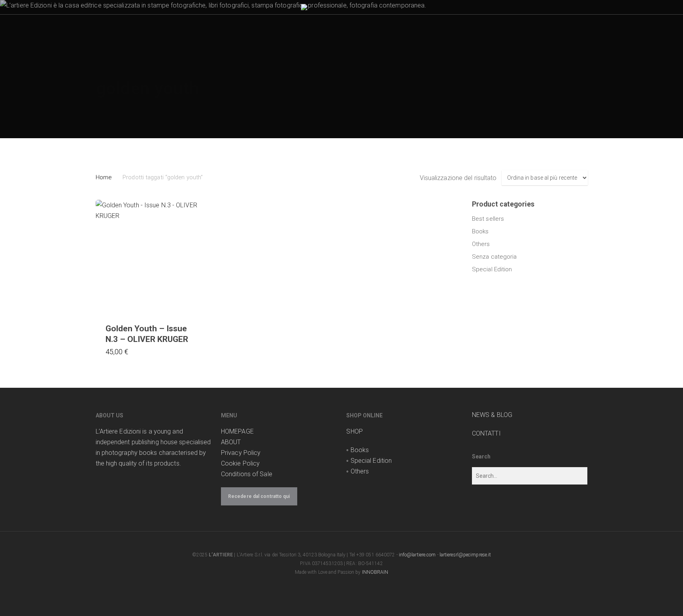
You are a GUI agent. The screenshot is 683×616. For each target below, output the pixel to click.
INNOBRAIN (375, 572)
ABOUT (231, 442)
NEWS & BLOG (492, 415)
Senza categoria (494, 256)
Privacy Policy (240, 452)
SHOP (354, 431)
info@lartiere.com (417, 555)
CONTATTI (486, 433)
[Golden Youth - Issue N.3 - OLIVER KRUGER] (152, 257)
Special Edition (492, 269)
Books (480, 231)
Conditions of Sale (246, 474)
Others (481, 244)
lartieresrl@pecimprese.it (465, 555)
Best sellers (488, 218)
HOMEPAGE (237, 431)
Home (103, 177)
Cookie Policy (240, 463)
